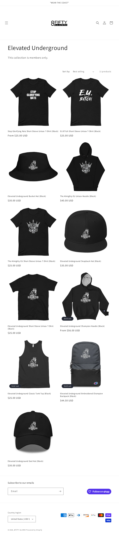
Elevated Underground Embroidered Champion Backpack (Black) (81, 394)
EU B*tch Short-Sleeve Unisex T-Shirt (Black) (80, 131)
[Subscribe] (60, 491)
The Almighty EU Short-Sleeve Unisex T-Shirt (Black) (31, 261)
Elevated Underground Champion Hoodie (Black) (82, 326)
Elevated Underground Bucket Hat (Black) (27, 196)
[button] (6, 22)
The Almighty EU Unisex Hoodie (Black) (78, 196)
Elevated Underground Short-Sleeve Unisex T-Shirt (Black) (30, 327)
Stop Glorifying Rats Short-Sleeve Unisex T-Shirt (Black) (33, 131)
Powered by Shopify (34, 530)
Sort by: (66, 71)
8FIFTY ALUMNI (20, 530)
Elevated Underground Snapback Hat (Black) (80, 261)
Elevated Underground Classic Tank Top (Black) (29, 393)
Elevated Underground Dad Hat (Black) (25, 461)
